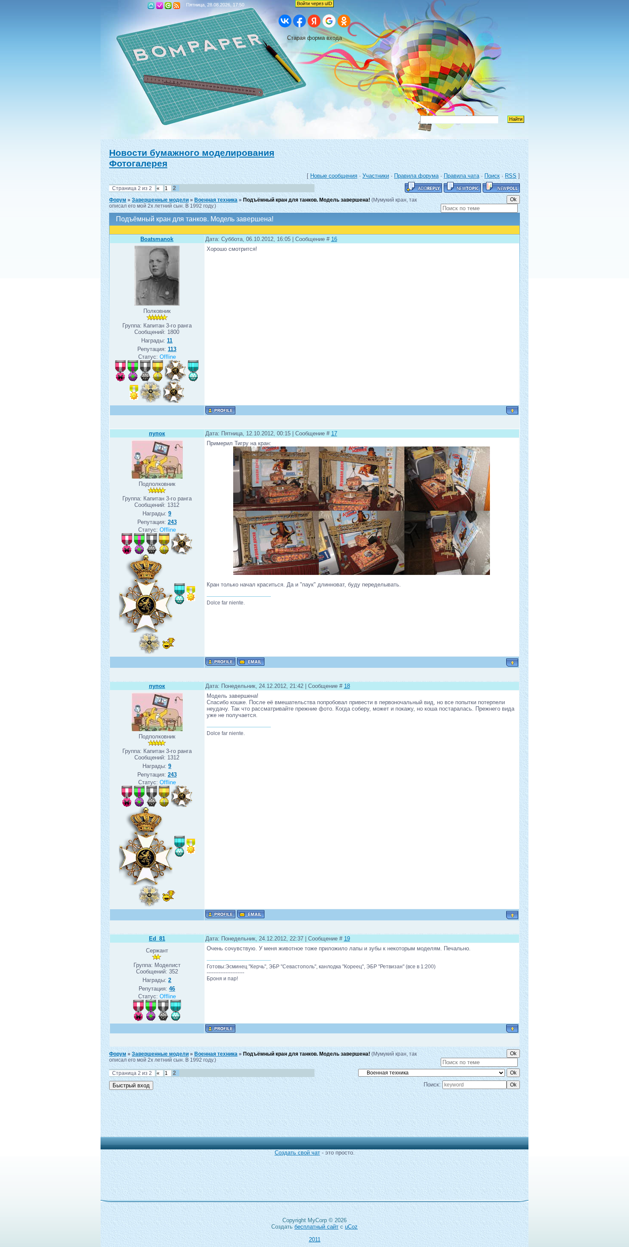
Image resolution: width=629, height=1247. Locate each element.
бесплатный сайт (316, 1226)
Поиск (492, 176)
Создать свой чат (297, 1152)
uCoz (351, 1226)
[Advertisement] (308, 1117)
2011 (314, 1239)
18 (347, 686)
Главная (151, 5)
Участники (375, 176)
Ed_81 (157, 938)
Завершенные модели (160, 200)
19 (347, 938)
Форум (117, 200)
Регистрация (159, 5)
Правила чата (461, 176)
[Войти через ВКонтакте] (285, 21)
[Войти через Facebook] (299, 21)
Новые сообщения (333, 176)
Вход (168, 5)
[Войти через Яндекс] (314, 21)
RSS (176, 5)
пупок (157, 433)
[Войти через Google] (329, 21)
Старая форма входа (314, 38)
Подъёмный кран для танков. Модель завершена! (306, 200)
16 (334, 239)
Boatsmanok (156, 239)
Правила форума (416, 176)
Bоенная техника (215, 200)
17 (334, 433)
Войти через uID (314, 3)
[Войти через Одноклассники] (344, 21)
